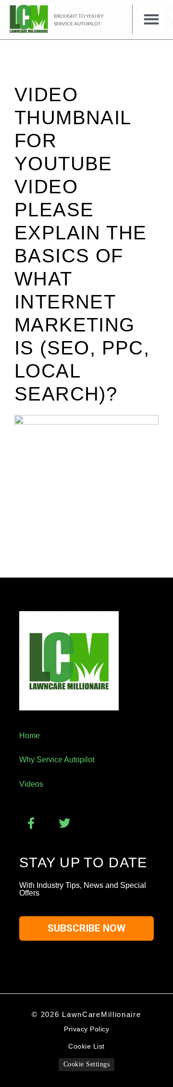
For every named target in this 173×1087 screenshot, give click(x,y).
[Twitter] (64, 823)
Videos (31, 784)
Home (29, 736)
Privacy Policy (86, 1029)
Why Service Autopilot (56, 760)
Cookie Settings (86, 1064)
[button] (151, 19)
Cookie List (86, 1046)
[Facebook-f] (30, 823)
